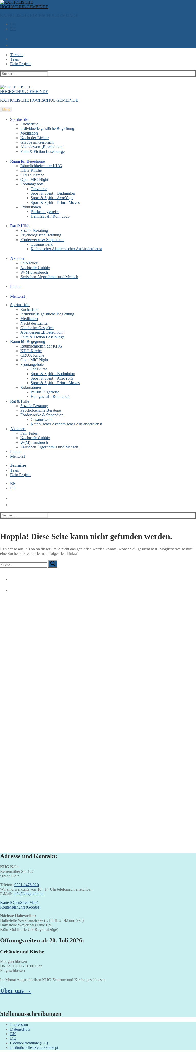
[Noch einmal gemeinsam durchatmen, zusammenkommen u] (147, 622)
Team (14, 59)
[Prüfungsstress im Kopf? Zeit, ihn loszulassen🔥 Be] (48, 751)
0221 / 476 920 (26, 885)
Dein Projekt (20, 64)
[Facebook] (11, 577)
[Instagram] (11, 588)
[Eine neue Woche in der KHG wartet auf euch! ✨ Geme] (48, 666)
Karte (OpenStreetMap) (19, 902)
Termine (16, 54)
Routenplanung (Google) (20, 907)
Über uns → (15, 990)
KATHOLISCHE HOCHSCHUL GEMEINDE (39, 15)
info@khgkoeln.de (28, 894)
